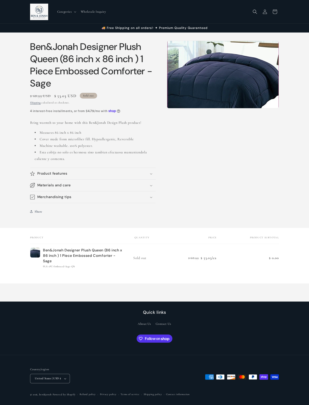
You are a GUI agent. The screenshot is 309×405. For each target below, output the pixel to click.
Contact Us (163, 324)
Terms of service (130, 394)
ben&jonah (45, 394)
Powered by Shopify (64, 394)
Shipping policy (153, 394)
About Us (144, 324)
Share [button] (38, 211)
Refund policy (88, 394)
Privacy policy (108, 394)
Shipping (35, 102)
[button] (66, 11)
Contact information (178, 394)
